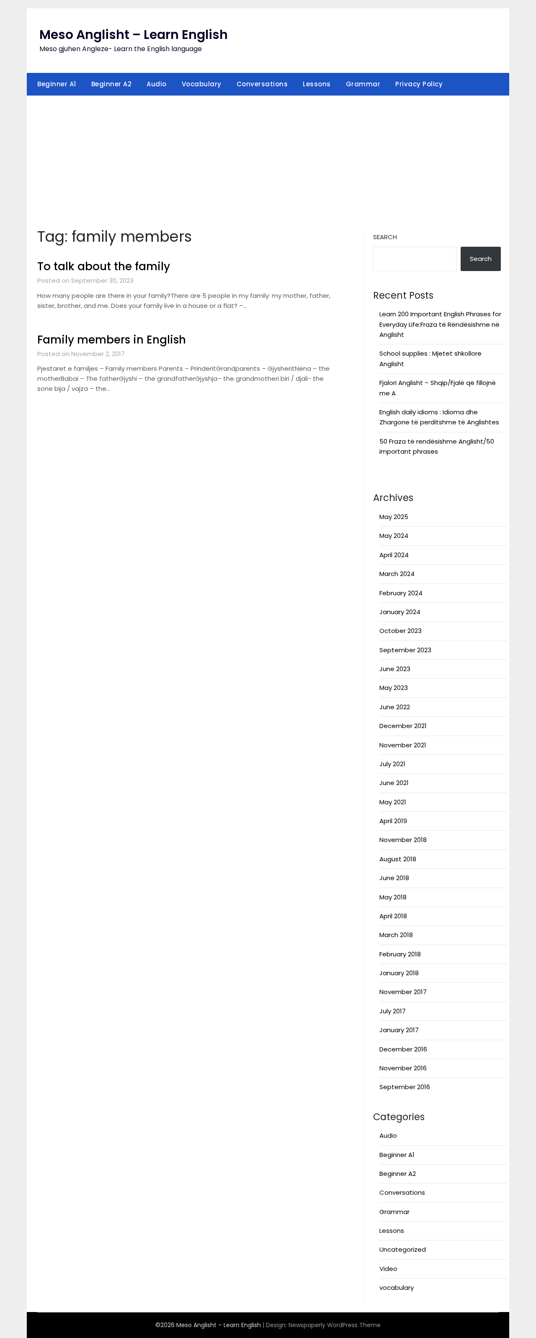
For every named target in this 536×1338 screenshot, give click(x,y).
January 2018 (399, 973)
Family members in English (111, 339)
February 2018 (400, 954)
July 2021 (392, 763)
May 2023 (393, 687)
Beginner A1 (56, 84)
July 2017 (392, 1011)
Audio (157, 84)
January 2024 (399, 611)
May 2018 (393, 897)
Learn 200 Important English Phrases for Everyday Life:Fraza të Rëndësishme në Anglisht (440, 324)
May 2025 (393, 516)
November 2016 (403, 1068)
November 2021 (402, 745)
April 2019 (393, 820)
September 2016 (404, 1086)
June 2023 (394, 668)
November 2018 (403, 839)
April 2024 (394, 554)
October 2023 (400, 630)
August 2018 (397, 859)
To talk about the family (103, 266)
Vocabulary (202, 84)
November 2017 (403, 991)
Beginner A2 (111, 84)
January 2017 (399, 1029)
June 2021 (394, 782)
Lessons (317, 84)
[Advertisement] (268, 158)
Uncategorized (402, 1249)
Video (388, 1268)
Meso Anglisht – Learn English (133, 35)
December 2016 (403, 1049)
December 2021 (403, 725)
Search (385, 236)
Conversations (262, 84)
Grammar (363, 84)
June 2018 (394, 877)
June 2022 (394, 707)
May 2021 (392, 802)
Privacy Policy (419, 84)
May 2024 (393, 535)
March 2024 (397, 573)
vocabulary (396, 1287)
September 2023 (405, 650)
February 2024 (401, 593)
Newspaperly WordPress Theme (335, 1325)
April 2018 (393, 916)
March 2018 (396, 934)
